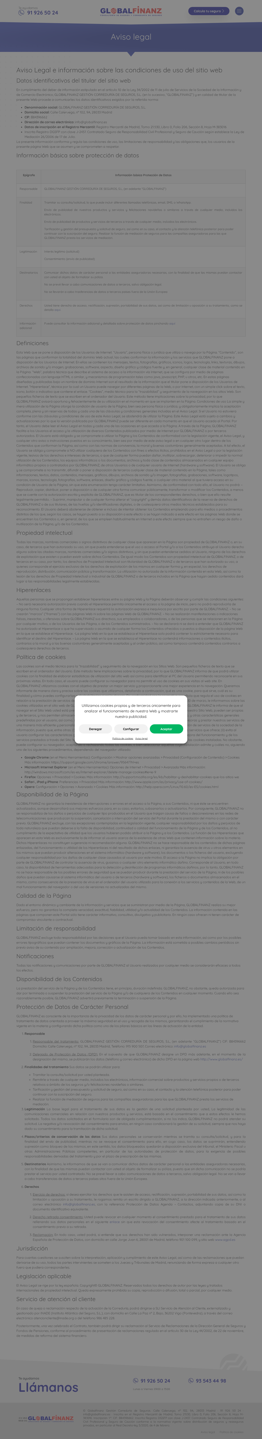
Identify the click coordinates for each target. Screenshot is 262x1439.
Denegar (95, 729)
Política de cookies (122, 738)
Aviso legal (141, 738)
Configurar (131, 729)
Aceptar (166, 729)
